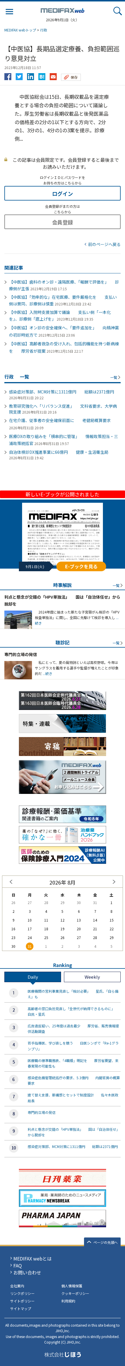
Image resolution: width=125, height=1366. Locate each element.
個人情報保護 (71, 1285)
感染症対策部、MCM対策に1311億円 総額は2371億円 (61, 392)
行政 (43, 29)
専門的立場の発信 (20, 654)
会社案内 (17, 1285)
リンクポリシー (22, 1293)
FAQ (17, 1265)
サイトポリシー (22, 1300)
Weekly (92, 977)
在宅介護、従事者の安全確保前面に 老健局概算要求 (60, 420)
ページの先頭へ (105, 1242)
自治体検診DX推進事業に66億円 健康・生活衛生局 (58, 452)
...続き (47, 673)
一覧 (113, 377)
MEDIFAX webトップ (20, 29)
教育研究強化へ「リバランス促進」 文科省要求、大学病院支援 (63, 409)
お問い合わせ (27, 1272)
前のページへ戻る (104, 244)
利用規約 (68, 1300)
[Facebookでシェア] (7, 75)
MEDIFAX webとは (32, 1258)
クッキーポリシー (75, 1293)
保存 (74, 77)
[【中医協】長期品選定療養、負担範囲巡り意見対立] (41, 75)
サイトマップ (20, 1308)
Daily (33, 977)
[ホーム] (62, 9)
